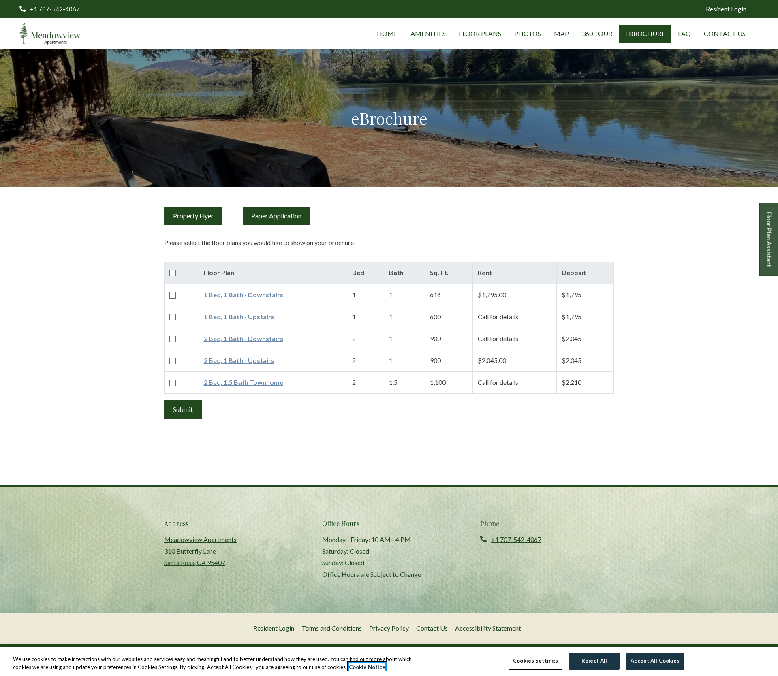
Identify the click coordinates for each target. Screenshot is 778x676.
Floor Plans (480, 33)
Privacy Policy (389, 628)
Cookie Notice (367, 667)
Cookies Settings (535, 660)
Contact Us (725, 33)
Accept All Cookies (655, 660)
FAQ (684, 33)
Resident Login (726, 9)
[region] (389, 661)
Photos (527, 33)
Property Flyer (197, 215)
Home (387, 33)
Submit (183, 409)
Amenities (428, 33)
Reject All (594, 660)
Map (561, 33)
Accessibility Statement (488, 628)
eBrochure (645, 33)
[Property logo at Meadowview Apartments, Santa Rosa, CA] (49, 34)
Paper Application (280, 215)
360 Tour (597, 33)
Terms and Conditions (331, 628)
